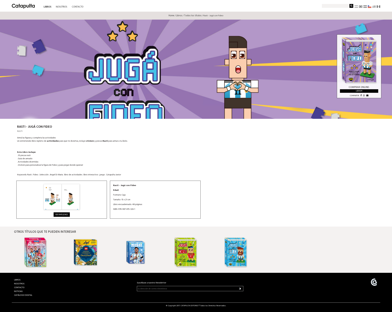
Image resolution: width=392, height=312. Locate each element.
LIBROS (47, 6)
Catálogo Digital (23, 295)
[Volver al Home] (22, 5)
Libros (179, 15)
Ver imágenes (61, 214)
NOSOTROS (61, 7)
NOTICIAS (18, 291)
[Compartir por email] (367, 95)
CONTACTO (77, 7)
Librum (359, 91)
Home (171, 15)
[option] (46, 252)
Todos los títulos (193, 15)
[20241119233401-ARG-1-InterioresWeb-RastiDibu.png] (61, 197)
